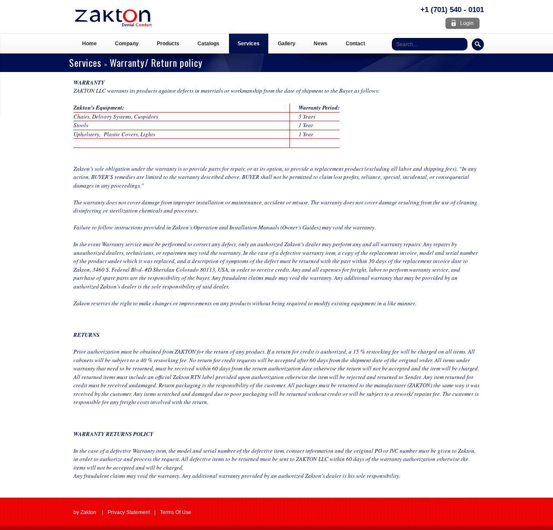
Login (467, 23)
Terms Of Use (175, 512)
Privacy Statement (129, 512)
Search (478, 44)
